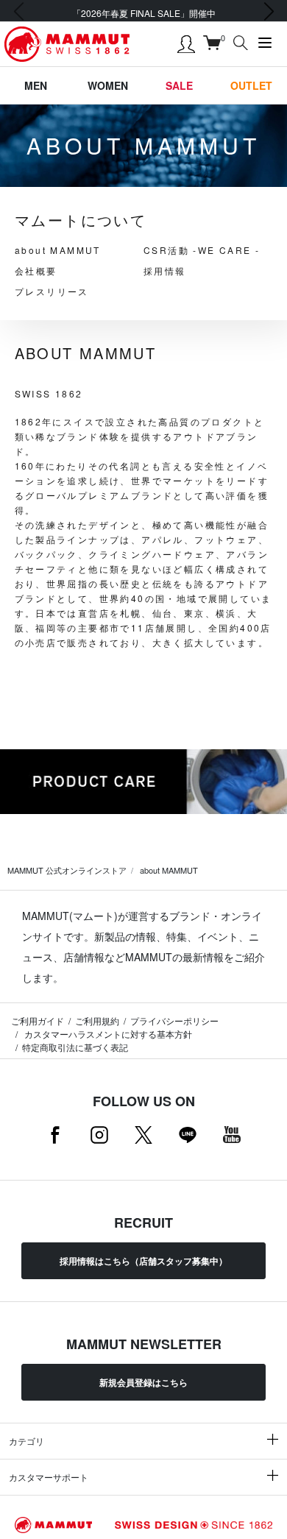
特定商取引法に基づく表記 (75, 1047)
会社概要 (36, 270)
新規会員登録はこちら (143, 1382)
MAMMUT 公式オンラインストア (67, 870)
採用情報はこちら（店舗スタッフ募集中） (143, 1260)
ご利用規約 (97, 1020)
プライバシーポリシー (174, 1020)
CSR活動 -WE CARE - (202, 250)
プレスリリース (52, 291)
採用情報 (165, 270)
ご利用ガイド (37, 1020)
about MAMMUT (58, 250)
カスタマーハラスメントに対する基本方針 (107, 1033)
